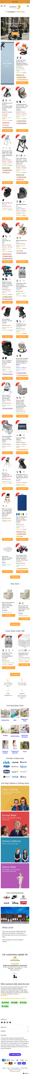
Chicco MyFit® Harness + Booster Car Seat (7, 321)
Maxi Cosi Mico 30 (7, 203)
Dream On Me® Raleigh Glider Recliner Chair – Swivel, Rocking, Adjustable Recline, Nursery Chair (21, 404)
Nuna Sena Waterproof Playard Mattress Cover (7, 558)
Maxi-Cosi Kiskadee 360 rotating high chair (7, 474)
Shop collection (15, 577)
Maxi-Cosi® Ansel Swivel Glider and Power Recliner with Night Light (23, 608)
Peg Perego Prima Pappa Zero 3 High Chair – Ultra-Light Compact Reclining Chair (7, 154)
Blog (8, 1068)
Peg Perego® (19, 66)
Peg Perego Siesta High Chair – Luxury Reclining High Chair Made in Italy (21, 161)
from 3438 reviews (15, 960)
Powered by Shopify (15, 1071)
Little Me (18, 289)
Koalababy (20, 656)
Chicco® (4, 323)
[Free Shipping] (8, 683)
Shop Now (15, 33)
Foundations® (5, 288)
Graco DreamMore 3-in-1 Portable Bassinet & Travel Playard (7, 439)
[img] (15, 959)
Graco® (3, 365)
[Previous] (2, 1)
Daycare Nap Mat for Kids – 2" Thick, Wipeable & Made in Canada (21, 519)
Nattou (17, 241)
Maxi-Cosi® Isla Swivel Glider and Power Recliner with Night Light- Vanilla (8, 605)
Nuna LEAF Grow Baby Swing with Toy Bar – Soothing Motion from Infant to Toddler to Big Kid (22, 361)
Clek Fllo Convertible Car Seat (6, 240)
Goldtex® (18, 523)
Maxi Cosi (4, 204)
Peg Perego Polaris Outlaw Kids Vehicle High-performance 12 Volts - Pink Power (22, 558)
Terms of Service (15, 1068)
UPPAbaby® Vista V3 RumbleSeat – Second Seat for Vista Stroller (22, 476)
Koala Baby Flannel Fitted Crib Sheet (23, 653)
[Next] (27, 1)
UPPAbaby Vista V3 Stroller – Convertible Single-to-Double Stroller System (7, 106)
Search (4, 1068)
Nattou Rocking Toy (21, 240)
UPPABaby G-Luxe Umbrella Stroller (21, 324)
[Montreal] (22, 694)
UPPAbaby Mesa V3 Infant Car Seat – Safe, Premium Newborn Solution (22, 107)
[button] (14, 980)
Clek (3, 243)
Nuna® (17, 366)
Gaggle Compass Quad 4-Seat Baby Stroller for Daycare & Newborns (7, 284)
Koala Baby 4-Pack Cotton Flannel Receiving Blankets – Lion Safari (21, 286)
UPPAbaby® (4, 110)
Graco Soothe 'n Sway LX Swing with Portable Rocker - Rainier (6, 398)
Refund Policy (24, 1068)
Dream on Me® (19, 409)
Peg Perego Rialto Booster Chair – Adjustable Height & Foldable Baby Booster (22, 62)
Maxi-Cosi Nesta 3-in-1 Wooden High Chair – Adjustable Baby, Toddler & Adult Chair (7, 512)
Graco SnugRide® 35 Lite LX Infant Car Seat (7, 362)
